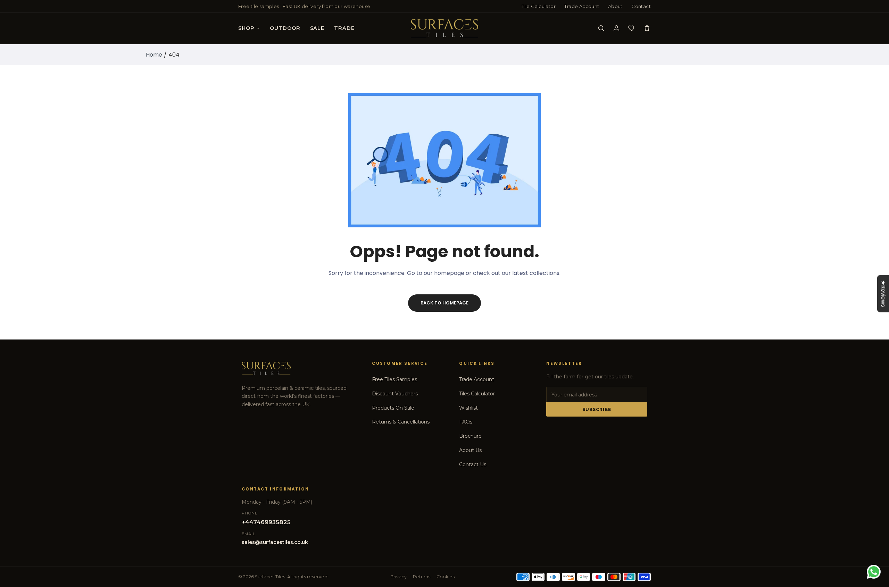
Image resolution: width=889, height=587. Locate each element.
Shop (246, 28)
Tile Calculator (539, 6)
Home (154, 55)
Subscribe (596, 409)
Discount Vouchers (395, 394)
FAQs (465, 422)
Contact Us (472, 464)
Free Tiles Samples (394, 379)
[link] (875, 536)
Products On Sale (393, 408)
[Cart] (647, 28)
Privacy (398, 576)
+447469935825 (266, 522)
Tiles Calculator (477, 394)
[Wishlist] (631, 28)
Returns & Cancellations (401, 422)
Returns (421, 576)
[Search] (601, 28)
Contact (641, 6)
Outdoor (285, 28)
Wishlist (468, 408)
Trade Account (581, 6)
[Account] (616, 28)
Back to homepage (444, 303)
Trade (344, 28)
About (615, 6)
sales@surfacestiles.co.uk (275, 542)
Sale (317, 28)
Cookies (446, 576)
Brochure (470, 436)
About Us (470, 450)
